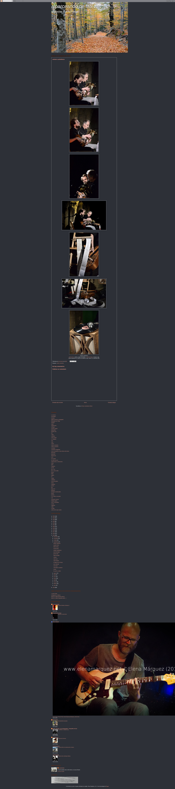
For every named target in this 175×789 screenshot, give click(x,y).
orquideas (53, 484)
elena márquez (56, 621)
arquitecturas (53, 425)
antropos (53, 422)
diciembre (56, 536)
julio (55, 574)
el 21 (52, 457)
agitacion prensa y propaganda (57, 419)
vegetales (53, 505)
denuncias (53, 454)
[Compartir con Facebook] (74, 361)
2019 (54, 528)
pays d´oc (53, 488)
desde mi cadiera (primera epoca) (57, 596)
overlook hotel (56, 754)
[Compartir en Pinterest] (75, 361)
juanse (52, 472)
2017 (54, 531)
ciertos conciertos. (55, 446)
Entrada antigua (112, 402)
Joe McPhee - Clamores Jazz (63, 729)
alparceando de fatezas (76, 6)
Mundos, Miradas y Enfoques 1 (63, 605)
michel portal (56, 548)
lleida (52, 473)
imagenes (53, 466)
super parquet (56, 560)
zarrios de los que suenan (56, 509)
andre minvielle (56, 555)
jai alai (52, 467)
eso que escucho (54, 460)
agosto (55, 573)
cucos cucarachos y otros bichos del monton (60, 451)
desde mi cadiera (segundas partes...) (58, 598)
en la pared (53, 458)
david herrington (89, 357)
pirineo (52, 493)
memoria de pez (56, 746)
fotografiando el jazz (57, 613)
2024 (54, 519)
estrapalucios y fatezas (55, 595)
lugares (52, 475)
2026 (54, 516)
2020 (54, 526)
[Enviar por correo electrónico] (70, 361)
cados (52, 434)
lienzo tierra (55, 719)
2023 (54, 521)
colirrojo (55, 557)
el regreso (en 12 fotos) (58, 562)
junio (55, 576)
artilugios (53, 427)
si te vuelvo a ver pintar (56, 496)
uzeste (52, 503)
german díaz (55, 553)
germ (52, 464)
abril (55, 580)
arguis (52, 424)
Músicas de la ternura (62, 738)
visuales (53, 508)
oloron (52, 482)
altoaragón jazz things (55, 421)
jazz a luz (53, 469)
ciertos (52, 443)
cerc (52, 440)
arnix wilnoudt (56, 564)
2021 (54, 524)
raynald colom (56, 545)
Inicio (85, 402)
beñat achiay (56, 546)
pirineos (52, 494)
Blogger (107, 786)
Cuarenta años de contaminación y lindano (66, 747)
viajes (52, 506)
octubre (55, 540)
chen (52, 442)
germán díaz (71, 357)
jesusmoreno (61, 767)
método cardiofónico (57, 550)
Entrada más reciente (57, 402)
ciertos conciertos (60, 363)
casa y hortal (53, 437)
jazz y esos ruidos (55, 470)
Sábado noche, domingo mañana (64, 756)
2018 (54, 530)
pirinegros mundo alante (56, 491)
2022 (54, 523)
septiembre (56, 541)
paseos (52, 485)
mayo (55, 578)
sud (52, 497)
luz (51, 476)
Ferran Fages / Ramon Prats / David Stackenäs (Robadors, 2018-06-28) (66, 716)
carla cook (55, 558)
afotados (53, 418)
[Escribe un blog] (71, 361)
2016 (54, 533)
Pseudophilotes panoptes (62, 720)
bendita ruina (53, 431)
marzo (55, 581)
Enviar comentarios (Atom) (87, 406)
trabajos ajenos (54, 500)
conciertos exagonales (55, 449)
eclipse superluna (56, 543)
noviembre (56, 538)
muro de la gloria (54, 481)
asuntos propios (54, 428)
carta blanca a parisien (57, 567)
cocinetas (53, 448)
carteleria (53, 436)
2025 (54, 517)
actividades (53, 416)
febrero (55, 583)
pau (52, 487)
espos (52, 463)
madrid (52, 478)
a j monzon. (53, 414)
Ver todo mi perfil (60, 771)
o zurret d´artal (54, 593)
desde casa (53, 455)
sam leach (55, 565)
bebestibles (53, 430)
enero (55, 585)
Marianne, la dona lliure (62, 614)
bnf (51, 433)
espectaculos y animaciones (57, 461)
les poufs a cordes (57, 571)
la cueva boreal (56, 604)
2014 (54, 587)
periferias (53, 490)
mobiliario (53, 479)
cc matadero (53, 439)
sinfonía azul (55, 737)
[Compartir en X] (73, 361)
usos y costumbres (55, 502)
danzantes (53, 452)
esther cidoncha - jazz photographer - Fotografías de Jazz (65, 728)
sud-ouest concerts (55, 499)
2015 (54, 535)
